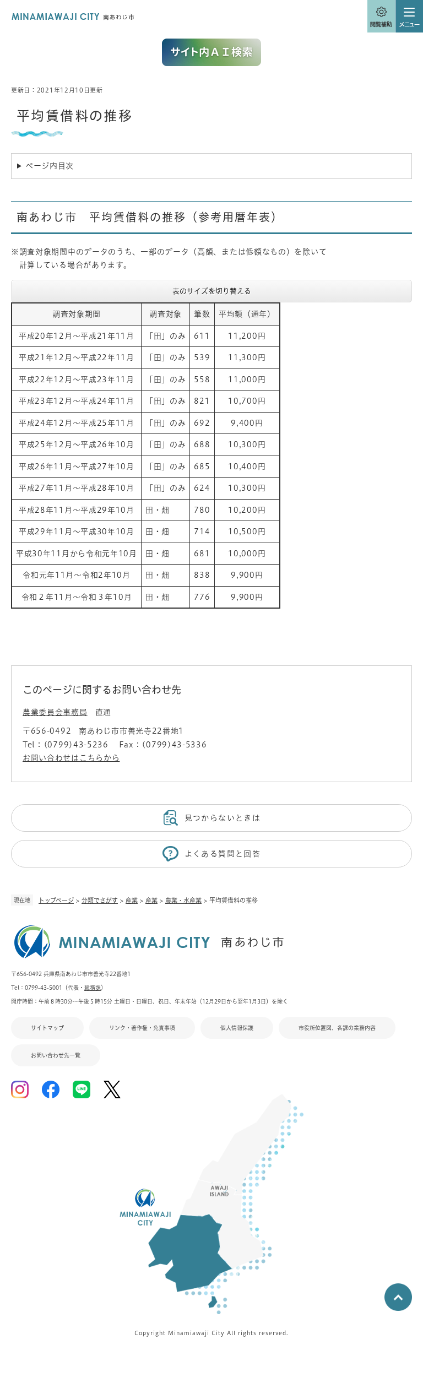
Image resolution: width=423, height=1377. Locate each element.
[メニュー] (409, 16)
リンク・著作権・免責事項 (142, 1028)
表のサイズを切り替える (211, 291)
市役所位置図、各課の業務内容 (337, 1028)
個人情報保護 (236, 1028)
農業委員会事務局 (55, 712)
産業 (132, 900)
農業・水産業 (183, 900)
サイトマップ (47, 1028)
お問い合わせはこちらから (71, 758)
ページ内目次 (49, 166)
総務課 (92, 987)
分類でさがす (100, 900)
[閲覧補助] (381, 16)
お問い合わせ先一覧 (55, 1055)
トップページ (56, 900)
